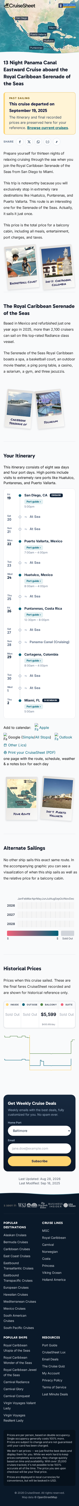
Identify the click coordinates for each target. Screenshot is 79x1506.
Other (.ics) (17, 745)
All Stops (42, 737)
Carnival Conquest (17, 1396)
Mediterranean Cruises (20, 1301)
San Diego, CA (35, 495)
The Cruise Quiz (53, 1366)
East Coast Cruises (17, 1256)
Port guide (34, 501)
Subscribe (40, 1161)
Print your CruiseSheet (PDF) (32, 752)
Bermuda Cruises (16, 1242)
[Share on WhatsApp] (38, 141)
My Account (51, 1373)
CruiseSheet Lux (54, 1352)
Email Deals (50, 1359)
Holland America (54, 1279)
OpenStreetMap (47, 1497)
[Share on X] (29, 141)
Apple (44, 727)
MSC (45, 1230)
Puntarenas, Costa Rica (43, 608)
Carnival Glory (13, 1389)
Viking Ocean (51, 1272)
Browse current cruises (47, 128)
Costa (46, 1258)
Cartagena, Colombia (41, 654)
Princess (48, 1265)
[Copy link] (56, 141)
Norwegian (50, 1251)
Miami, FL (32, 700)
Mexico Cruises (14, 1308)
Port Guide (49, 1345)
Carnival (48, 1244)
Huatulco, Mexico (38, 575)
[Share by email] (47, 141)
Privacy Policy (52, 1380)
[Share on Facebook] (19, 141)
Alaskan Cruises (15, 1235)
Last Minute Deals (55, 1394)
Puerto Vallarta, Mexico (43, 541)
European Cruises (16, 1287)
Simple (28, 737)
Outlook (65, 737)
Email (11, 1140)
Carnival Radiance (16, 1382)
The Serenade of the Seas (24, 353)
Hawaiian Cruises (16, 1294)
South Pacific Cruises (19, 1328)
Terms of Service (54, 1387)
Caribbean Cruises (17, 1249)
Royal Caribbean (54, 1237)
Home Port (14, 1122)
